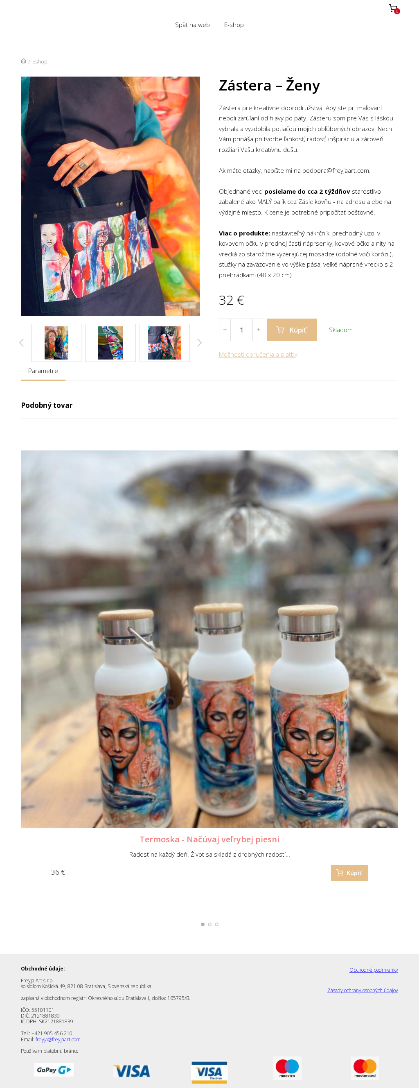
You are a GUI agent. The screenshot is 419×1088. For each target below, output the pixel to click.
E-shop (234, 24)
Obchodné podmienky (373, 969)
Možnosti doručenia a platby (258, 354)
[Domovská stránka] (23, 61)
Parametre (43, 370)
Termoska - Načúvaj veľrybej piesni (209, 839)
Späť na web (192, 24)
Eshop (39, 61)
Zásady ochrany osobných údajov (362, 990)
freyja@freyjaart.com (58, 1039)
